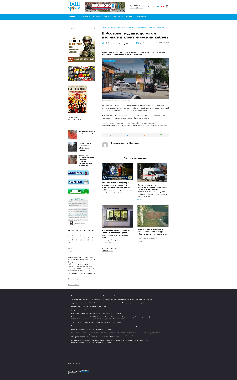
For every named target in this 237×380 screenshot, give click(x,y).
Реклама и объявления (113, 16)
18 (72, 240)
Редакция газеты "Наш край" (125, 143)
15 (88, 237)
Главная (71, 16)
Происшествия (109, 60)
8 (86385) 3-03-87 (136, 6)
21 (84, 240)
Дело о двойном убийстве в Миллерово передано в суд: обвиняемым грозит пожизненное (152, 231)
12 (76, 237)
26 (76, 242)
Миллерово (141, 16)
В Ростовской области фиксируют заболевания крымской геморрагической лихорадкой (86, 160)
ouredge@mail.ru (136, 8)
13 (80, 237)
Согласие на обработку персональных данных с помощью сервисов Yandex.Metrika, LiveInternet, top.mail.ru (109, 340)
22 (88, 240)
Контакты (130, 16)
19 (76, 240)
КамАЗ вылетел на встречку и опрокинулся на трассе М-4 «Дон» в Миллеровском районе (116, 185)
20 (81, 240)
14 (84, 237)
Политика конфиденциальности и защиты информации (91, 342)
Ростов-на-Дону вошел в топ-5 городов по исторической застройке (85, 147)
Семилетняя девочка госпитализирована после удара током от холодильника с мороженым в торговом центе (152, 188)
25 (73, 242)
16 (92, 237)
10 (68, 237)
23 (92, 240)
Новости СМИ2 (107, 251)
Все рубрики (82, 16)
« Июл (70, 251)
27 (81, 242)
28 (85, 242)
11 (72, 237)
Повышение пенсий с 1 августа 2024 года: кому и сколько (87, 133)
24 (69, 242)
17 (68, 240)
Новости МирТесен (109, 248)
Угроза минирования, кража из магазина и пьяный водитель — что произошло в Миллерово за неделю (116, 233)
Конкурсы (97, 16)
